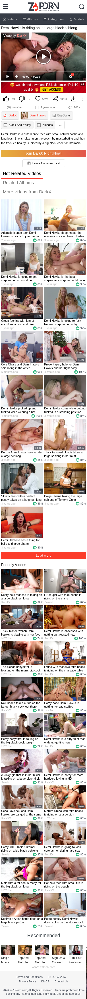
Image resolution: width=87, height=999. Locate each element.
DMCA (45, 981)
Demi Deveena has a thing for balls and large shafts (20, 541)
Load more (43, 555)
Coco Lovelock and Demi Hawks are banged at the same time (21, 812)
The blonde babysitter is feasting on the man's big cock (21, 668)
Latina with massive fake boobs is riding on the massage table (64, 668)
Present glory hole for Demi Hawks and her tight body (61, 366)
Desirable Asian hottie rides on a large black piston (22, 920)
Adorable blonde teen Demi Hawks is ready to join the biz (20, 234)
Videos (12, 19)
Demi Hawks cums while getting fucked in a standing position (64, 410)
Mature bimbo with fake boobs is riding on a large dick (63, 812)
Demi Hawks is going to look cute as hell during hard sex (62, 848)
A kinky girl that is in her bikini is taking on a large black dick (20, 776)
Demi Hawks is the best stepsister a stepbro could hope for (64, 278)
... (60, 124)
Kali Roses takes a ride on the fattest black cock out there (20, 704)
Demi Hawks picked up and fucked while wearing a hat (18, 410)
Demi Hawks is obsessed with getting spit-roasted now (63, 632)
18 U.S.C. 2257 (57, 977)
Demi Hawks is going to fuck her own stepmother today (62, 322)
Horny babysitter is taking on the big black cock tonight (19, 740)
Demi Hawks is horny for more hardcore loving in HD (63, 776)
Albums (32, 19)
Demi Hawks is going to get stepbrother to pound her (19, 278)
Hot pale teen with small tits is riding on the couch (63, 884)
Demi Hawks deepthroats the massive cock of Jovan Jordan (64, 234)
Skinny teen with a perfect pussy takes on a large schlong (21, 497)
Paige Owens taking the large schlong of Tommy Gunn (63, 497)
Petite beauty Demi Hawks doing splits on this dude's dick (64, 920)
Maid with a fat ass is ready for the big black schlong (21, 884)
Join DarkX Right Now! (43, 153)
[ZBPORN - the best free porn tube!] (43, 6)
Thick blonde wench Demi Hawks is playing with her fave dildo (20, 632)
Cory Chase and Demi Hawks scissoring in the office (20, 366)
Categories (56, 19)
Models (79, 19)
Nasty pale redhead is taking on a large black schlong (21, 596)
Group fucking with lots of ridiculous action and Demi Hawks (18, 322)
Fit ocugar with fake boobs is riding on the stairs (62, 596)
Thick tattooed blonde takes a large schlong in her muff (63, 454)
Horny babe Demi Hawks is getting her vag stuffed (61, 704)
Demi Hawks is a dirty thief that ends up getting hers (64, 740)
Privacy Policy (27, 981)
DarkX (22, 35)
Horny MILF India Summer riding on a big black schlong (19, 848)
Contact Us (61, 981)
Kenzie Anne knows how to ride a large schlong (21, 454)
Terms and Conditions (29, 977)
